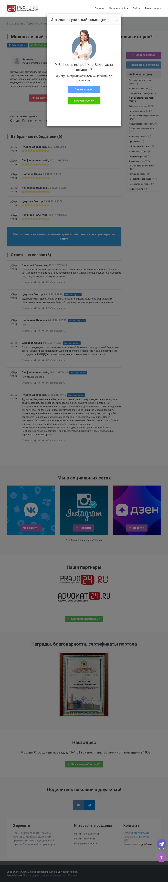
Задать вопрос (84, 89)
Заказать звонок (84, 100)
